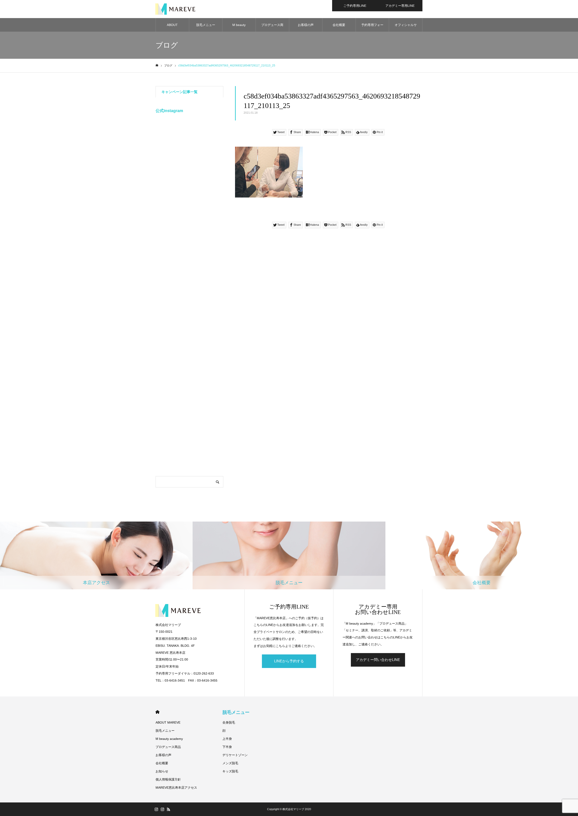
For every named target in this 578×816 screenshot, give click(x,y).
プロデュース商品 (272, 27)
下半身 (227, 747)
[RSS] (168, 809)
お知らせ (162, 771)
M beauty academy (239, 27)
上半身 (227, 739)
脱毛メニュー (205, 25)
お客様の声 (306, 25)
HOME (157, 712)
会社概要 (339, 25)
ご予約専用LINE (354, 5)
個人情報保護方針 (168, 779)
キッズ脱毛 (230, 771)
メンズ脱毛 (230, 763)
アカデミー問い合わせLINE (378, 660)
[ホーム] (157, 65)
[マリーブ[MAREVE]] (175, 9)
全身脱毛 (228, 722)
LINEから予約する (289, 661)
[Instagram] (156, 809)
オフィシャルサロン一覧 (406, 27)
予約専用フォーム (372, 27)
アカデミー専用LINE (400, 5)
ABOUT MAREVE (172, 27)
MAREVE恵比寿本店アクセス (176, 787)
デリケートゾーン (235, 755)
